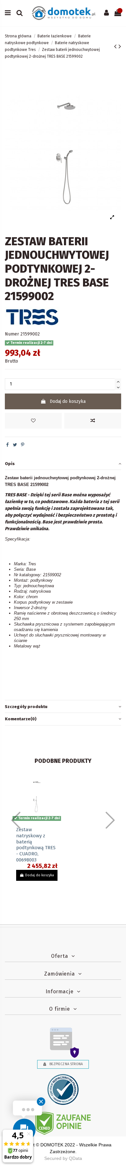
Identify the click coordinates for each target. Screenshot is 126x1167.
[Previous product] (116, 46)
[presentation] (16, 820)
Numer (12, 334)
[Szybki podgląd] (53, 802)
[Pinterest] (22, 445)
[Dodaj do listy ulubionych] (33, 421)
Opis (10, 463)
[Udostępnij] (7, 445)
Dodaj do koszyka (68, 401)
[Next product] (120, 46)
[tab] (63, 463)
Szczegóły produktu (26, 706)
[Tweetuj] (15, 445)
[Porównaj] (92, 421)
